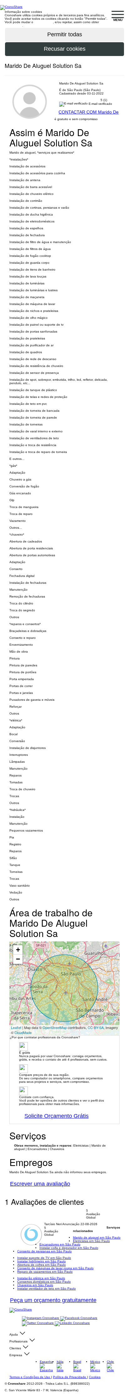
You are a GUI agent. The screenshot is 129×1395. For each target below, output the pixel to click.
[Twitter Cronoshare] (38, 1323)
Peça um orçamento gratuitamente (53, 1300)
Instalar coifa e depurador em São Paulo (68, 1248)
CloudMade (23, 1032)
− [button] (18, 959)
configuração (43, 22)
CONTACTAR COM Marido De (89, 112)
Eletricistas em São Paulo (91, 1241)
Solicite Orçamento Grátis (56, 1116)
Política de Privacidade (70, 1377)
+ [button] (18, 950)
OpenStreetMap (55, 1027)
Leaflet (16, 1027)
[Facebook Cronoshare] (78, 1318)
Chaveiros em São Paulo (35, 1285)
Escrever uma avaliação (40, 1184)
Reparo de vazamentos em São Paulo (45, 1271)
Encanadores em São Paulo (59, 1244)
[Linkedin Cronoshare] (72, 1323)
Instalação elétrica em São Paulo (41, 1278)
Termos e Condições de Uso (30, 1377)
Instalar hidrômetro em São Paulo (41, 1261)
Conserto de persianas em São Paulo (44, 1251)
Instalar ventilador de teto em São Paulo (46, 1288)
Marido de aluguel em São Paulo (97, 1237)
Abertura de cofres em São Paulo (41, 1264)
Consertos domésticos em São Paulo (44, 1281)
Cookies (95, 1377)
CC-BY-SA (96, 1027)
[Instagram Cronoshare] (41, 1318)
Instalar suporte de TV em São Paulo (44, 1258)
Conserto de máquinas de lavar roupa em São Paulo (55, 1268)
